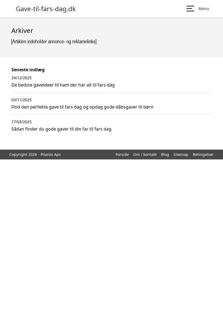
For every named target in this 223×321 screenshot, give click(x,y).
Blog (165, 154)
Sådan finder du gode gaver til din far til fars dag (61, 129)
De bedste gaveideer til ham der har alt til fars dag (63, 85)
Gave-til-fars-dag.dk (46, 8)
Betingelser (203, 154)
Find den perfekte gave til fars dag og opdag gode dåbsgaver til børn (82, 107)
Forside (122, 154)
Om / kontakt (145, 154)
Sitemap (181, 154)
